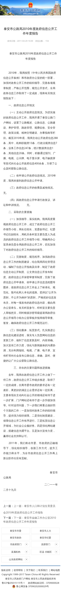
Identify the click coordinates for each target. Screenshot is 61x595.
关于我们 (30, 570)
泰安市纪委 (45, 537)
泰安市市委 (15, 530)
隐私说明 (5, 570)
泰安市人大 (45, 530)
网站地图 (55, 570)
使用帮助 (18, 570)
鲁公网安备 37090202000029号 (32, 586)
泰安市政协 (15, 537)
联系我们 (42, 570)
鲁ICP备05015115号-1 (13, 582)
